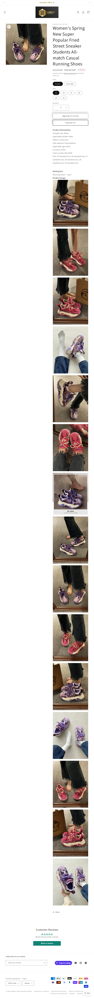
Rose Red (69, 84)
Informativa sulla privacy (59, 991)
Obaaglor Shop (15, 991)
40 (64, 98)
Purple (57, 84)
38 (79, 93)
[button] (4, 12)
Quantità (56, 103)
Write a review (47, 943)
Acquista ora (70, 123)
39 (56, 98)
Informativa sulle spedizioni (59, 993)
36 (64, 93)
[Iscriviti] (44, 962)
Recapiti (72, 993)
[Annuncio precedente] (4, 2)
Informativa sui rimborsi (41, 991)
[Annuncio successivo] (89, 2)
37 (71, 93)
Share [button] (57, 912)
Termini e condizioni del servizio (78, 991)
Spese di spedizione (70, 73)
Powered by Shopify (26, 991)
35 (56, 93)
